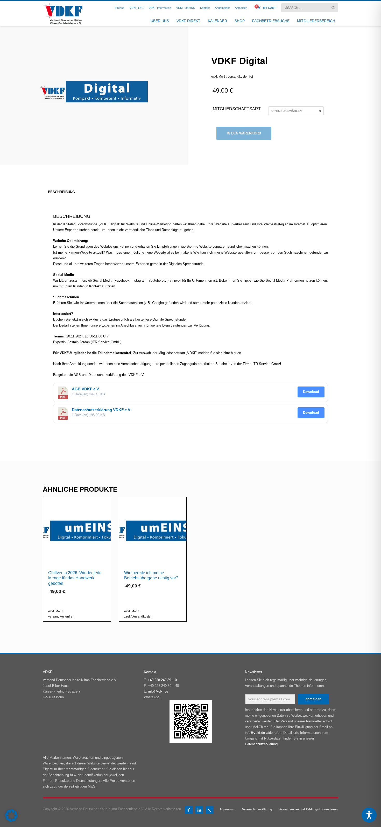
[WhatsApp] (210, 810)
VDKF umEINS (185, 7)
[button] (11, 815)
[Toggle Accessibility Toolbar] (369, 815)
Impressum (227, 809)
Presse (119, 7)
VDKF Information (160, 7)
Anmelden (241, 7)
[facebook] (189, 810)
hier (233, 353)
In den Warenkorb (244, 133)
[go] (333, 7)
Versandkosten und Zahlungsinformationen (308, 809)
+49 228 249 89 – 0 (162, 680)
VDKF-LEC (137, 7)
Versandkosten (141, 616)
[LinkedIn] (199, 810)
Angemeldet (222, 7)
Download (311, 392)
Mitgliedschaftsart (237, 109)
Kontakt (205, 7)
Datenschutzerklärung (261, 744)
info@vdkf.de (158, 691)
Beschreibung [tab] (61, 192)
